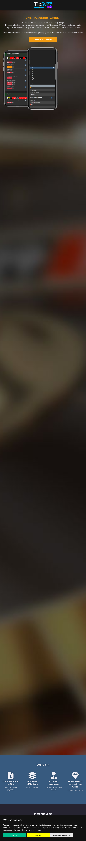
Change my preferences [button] (61, 835)
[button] (81, 5)
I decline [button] (38, 835)
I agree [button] (14, 835)
